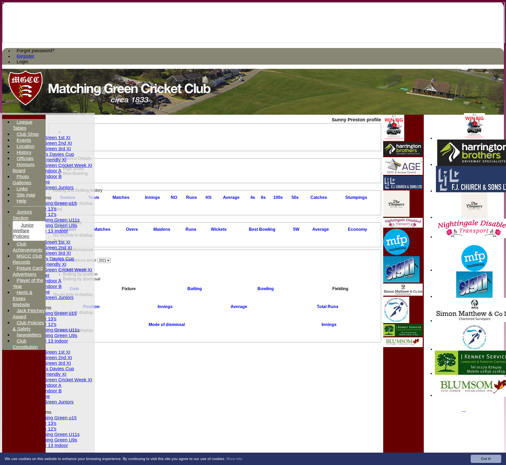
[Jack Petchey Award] (474, 349)
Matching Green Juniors (48, 187)
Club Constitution (25, 344)
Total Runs (327, 306)
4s (252, 197)
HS (209, 197)
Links (22, 188)
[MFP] (474, 270)
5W (296, 229)
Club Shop (28, 134)
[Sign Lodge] (474, 296)
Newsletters (29, 335)
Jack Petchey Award (29, 313)
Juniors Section (22, 215)
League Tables (22, 125)
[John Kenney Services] (403, 335)
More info (234, 459)
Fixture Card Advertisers (28, 271)
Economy (357, 229)
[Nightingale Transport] (403, 226)
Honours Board (24, 167)
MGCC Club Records (27, 259)
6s (263, 197)
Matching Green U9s (55, 225)
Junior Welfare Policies (23, 231)
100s (278, 197)
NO (174, 197)
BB (262, 229)
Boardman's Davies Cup (48, 154)
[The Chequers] (474, 217)
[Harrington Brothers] (403, 154)
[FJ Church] (403, 188)
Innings (165, 306)
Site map (26, 195)
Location (26, 146)
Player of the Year (28, 283)
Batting (194, 288)
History (24, 152)
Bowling (265, 288)
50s (295, 197)
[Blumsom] (403, 345)
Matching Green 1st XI (46, 137)
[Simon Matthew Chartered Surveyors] (403, 294)
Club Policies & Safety (28, 326)
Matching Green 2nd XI (47, 143)
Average (320, 229)
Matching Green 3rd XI (47, 148)
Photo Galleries (22, 179)
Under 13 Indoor (51, 231)
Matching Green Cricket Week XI (57, 165)
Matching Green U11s (57, 220)
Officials (25, 158)
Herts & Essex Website (22, 298)
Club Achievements (27, 247)
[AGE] (403, 173)
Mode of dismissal (167, 324)
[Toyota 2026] (474, 138)
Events (24, 140)
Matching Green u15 (55, 203)
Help (21, 201)
